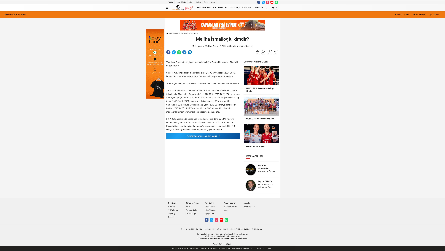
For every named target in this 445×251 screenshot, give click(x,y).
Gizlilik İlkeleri (257, 229)
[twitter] (174, 52)
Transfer (258, 8)
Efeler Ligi (235, 8)
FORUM (170, 2)
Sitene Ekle (190, 229)
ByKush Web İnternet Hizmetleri (216, 238)
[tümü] (266, 8)
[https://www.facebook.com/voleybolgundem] (258, 2)
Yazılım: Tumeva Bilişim (222, 244)
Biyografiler (174, 33)
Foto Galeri (420, 14)
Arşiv (226, 210)
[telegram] (184, 52)
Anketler (247, 203)
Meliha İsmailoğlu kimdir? (190, 33)
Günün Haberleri (230, 206)
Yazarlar (436, 14)
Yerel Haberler (230, 203)
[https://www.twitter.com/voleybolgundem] (263, 2)
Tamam (269, 248)
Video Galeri (403, 14)
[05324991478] (276, 2)
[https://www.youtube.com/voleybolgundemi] (271, 2)
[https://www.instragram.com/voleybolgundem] (267, 2)
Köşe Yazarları (210, 210)
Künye (191, 2)
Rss (182, 229)
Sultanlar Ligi (220, 8)
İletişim (198, 2)
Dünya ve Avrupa (192, 203)
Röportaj (171, 214)
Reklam (247, 229)
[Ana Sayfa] (167, 33)
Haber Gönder (181, 2)
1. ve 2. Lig (246, 8)
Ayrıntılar (260, 248)
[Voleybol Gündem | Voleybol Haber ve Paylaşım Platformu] (182, 8)
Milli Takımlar (204, 8)
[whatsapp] (179, 52)
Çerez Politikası (209, 2)
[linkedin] (190, 52)
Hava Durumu (249, 206)
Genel (188, 206)
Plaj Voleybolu (191, 210)
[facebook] (168, 52)
